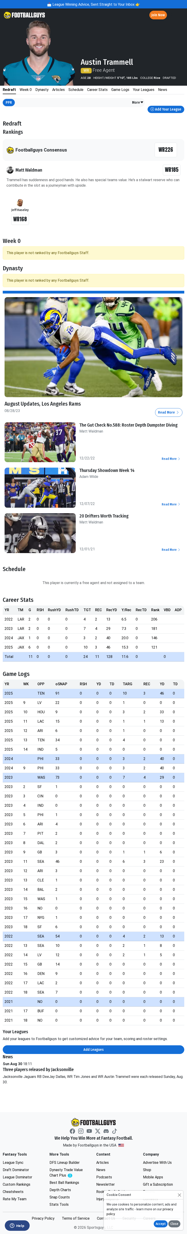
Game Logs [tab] (120, 90)
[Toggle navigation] (179, 15)
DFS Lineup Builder (64, 1162)
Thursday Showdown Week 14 (107, 470)
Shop (147, 1170)
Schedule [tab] (75, 90)
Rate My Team (14, 1199)
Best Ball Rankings (64, 1182)
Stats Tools (59, 1204)
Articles (102, 1162)
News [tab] (162, 90)
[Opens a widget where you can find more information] (17, 1226)
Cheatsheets (13, 1192)
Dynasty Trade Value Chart (67, 1173)
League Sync (13, 1162)
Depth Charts (60, 1190)
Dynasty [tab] (42, 90)
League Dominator (17, 1177)
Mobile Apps (153, 1177)
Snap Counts (59, 1197)
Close (174, 1224)
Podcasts (104, 1177)
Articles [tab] (58, 90)
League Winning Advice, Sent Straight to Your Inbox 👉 (96, 4)
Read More (167, 412)
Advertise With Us (157, 1162)
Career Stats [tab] (97, 90)
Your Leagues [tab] (143, 90)
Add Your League (167, 109)
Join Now (158, 15)
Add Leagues (93, 1049)
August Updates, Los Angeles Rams (43, 404)
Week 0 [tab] (26, 90)
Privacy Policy (43, 1218)
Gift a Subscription (158, 1184)
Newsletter (105, 1184)
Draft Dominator (16, 1170)
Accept (161, 1224)
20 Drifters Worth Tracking (104, 516)
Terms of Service (76, 1218)
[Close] (179, 1195)
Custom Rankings (16, 1184)
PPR (9, 102)
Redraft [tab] (9, 90)
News (100, 1170)
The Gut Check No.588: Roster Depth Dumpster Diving (128, 425)
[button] (138, 102)
